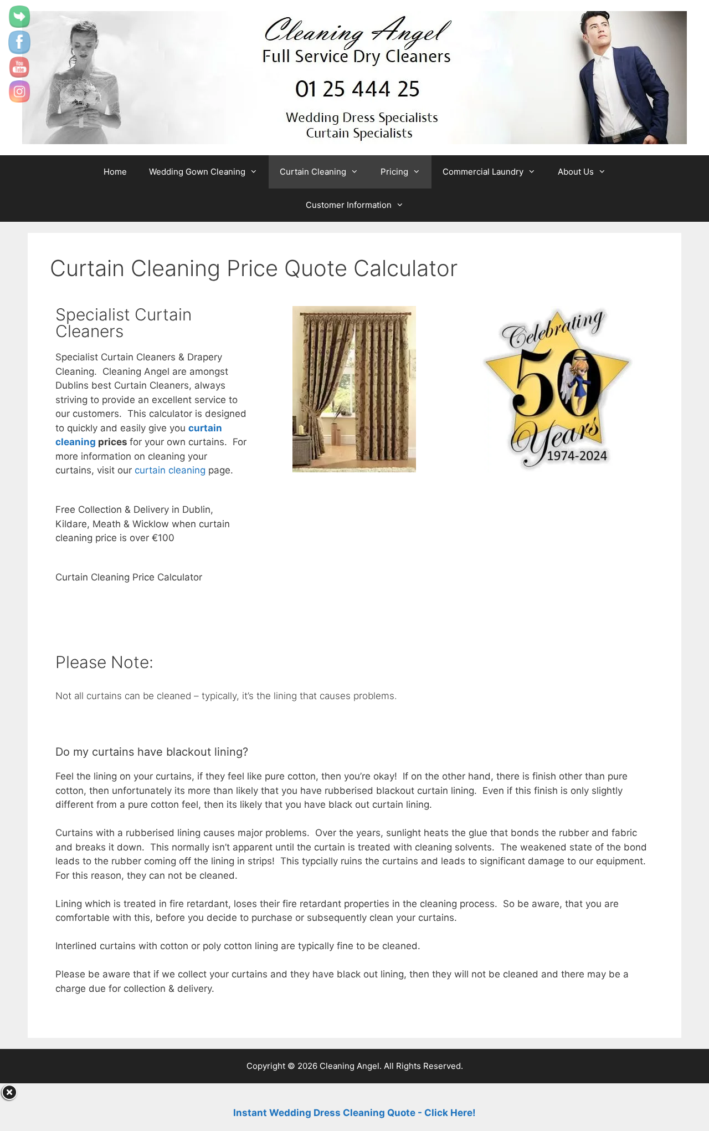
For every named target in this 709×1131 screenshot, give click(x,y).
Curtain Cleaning (313, 171)
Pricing (394, 171)
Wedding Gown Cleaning (197, 171)
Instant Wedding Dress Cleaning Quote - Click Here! (354, 1112)
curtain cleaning (170, 470)
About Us (576, 171)
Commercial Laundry (483, 171)
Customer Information (349, 205)
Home (115, 171)
